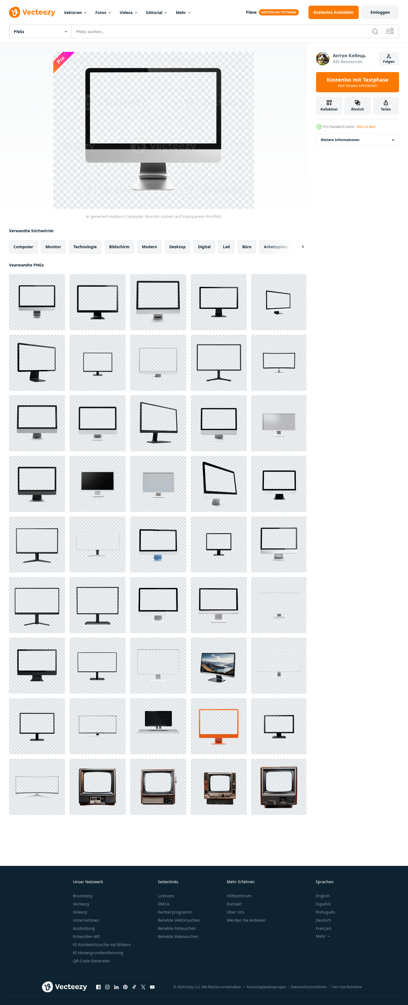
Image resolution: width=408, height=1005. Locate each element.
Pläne (251, 12)
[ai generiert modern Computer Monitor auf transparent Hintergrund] (158, 302)
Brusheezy (83, 895)
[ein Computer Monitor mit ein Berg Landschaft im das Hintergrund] (219, 666)
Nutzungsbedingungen (266, 986)
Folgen (389, 61)
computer (23, 246)
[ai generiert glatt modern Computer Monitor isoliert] (98, 423)
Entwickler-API (86, 936)
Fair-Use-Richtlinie (347, 986)
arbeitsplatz (275, 246)
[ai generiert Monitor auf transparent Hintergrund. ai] (278, 423)
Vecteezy (81, 904)
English (323, 895)
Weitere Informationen (340, 139)
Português (325, 912)
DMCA (163, 904)
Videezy (80, 912)
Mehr (181, 12)
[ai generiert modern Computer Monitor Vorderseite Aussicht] (98, 605)
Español (323, 904)
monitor (53, 246)
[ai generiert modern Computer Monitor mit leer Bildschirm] (278, 544)
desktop (177, 246)
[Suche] (375, 31)
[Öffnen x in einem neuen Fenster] (143, 987)
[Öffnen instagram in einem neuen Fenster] (107, 987)
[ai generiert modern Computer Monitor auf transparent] (37, 423)
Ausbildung (84, 928)
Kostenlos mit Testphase (357, 82)
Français (323, 928)
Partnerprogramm (175, 912)
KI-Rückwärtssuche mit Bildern (102, 944)
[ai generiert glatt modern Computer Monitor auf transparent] (219, 302)
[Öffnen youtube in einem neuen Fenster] (152, 987)
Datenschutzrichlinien (309, 986)
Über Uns (236, 912)
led (226, 246)
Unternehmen (86, 920)
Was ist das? (366, 126)
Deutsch (323, 920)
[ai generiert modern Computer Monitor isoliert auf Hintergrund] (219, 423)
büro (247, 246)
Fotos (100, 12)
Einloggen (380, 12)
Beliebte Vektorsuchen (179, 920)
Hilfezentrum (239, 895)
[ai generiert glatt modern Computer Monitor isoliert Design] (158, 605)
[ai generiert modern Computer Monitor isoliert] (37, 605)
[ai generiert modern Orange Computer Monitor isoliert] (219, 726)
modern (149, 246)
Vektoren (73, 12)
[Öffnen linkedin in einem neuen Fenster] (116, 987)
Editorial (154, 12)
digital (204, 246)
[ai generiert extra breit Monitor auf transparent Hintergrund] (278, 605)
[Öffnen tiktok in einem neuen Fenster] (134, 987)
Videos (126, 12)
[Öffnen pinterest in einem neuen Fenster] (125, 987)
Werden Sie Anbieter (246, 920)
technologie (85, 246)
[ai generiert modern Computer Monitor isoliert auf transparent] (37, 302)
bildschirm (119, 246)
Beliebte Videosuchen (178, 936)
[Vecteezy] (32, 12)
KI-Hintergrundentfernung (98, 952)
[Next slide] (298, 247)
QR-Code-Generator (91, 960)
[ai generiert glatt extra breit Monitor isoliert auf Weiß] (98, 666)
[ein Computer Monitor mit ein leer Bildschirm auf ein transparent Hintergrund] (278, 484)
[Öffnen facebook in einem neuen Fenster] (98, 987)
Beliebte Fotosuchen (177, 928)
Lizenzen (166, 895)
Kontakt (234, 904)
